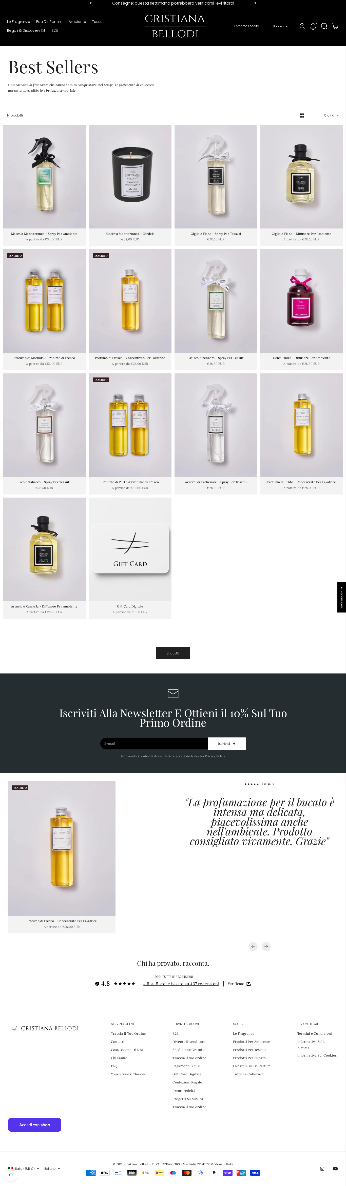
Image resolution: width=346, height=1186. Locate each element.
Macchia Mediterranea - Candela (130, 234)
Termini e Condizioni (314, 1033)
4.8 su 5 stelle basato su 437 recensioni (181, 983)
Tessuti (98, 21)
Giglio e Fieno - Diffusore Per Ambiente (301, 234)
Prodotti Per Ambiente (251, 1042)
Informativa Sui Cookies (317, 1055)
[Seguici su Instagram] (322, 1168)
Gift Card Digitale (130, 606)
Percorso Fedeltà (246, 26)
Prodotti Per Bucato (249, 1058)
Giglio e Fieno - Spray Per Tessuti (216, 234)
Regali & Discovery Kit (26, 30)
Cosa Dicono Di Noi (127, 1050)
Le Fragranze (18, 21)
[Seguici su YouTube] (335, 1168)
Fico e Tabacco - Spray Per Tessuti (44, 482)
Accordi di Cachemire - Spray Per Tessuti (216, 482)
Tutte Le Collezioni (248, 1074)
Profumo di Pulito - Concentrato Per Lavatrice (301, 482)
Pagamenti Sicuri (186, 1066)
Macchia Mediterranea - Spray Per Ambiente (44, 234)
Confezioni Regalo (187, 1082)
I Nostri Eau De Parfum (252, 1066)
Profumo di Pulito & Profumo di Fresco (130, 482)
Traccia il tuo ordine (189, 1058)
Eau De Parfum (49, 21)
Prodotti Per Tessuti (249, 1050)
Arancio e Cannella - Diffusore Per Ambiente (44, 606)
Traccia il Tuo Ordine (128, 1033)
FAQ (114, 1066)
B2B (54, 30)
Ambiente (77, 21)
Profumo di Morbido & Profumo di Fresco (44, 358)
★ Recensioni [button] (342, 597)
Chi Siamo (119, 1058)
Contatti (118, 1042)
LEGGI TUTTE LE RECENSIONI (173, 977)
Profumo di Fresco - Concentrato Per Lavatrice (130, 358)
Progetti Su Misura (187, 1099)
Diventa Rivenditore (188, 1042)
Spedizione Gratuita (188, 1050)
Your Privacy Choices (128, 1074)
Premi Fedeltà (183, 1091)
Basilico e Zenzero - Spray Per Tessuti (215, 358)
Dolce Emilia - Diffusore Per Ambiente (301, 358)
